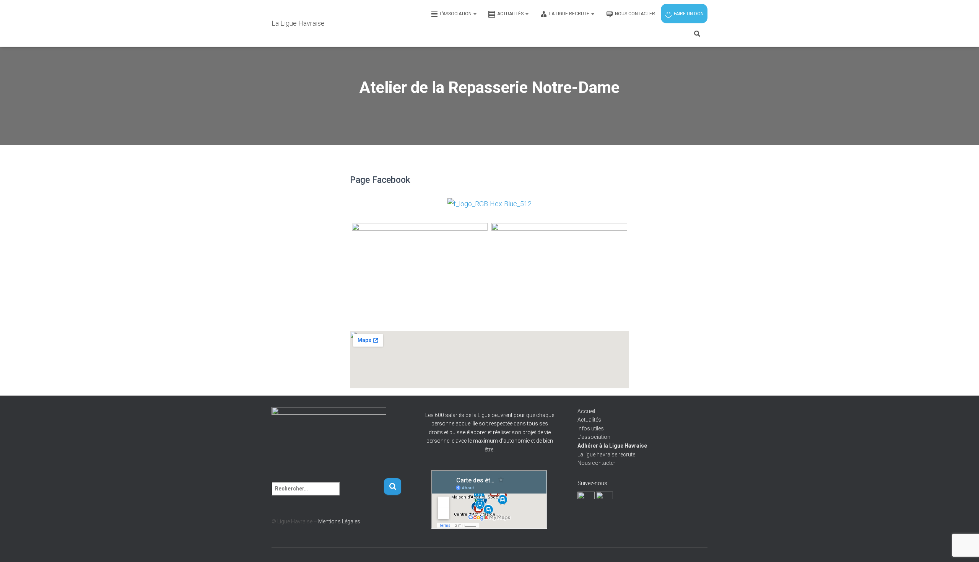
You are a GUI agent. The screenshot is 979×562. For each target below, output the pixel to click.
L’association (593, 437)
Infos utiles (590, 428)
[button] (474, 13)
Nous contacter (596, 463)
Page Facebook (380, 180)
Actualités (589, 420)
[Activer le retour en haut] (964, 546)
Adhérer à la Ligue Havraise (612, 446)
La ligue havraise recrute (606, 454)
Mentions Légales (339, 521)
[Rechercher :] (328, 494)
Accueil (586, 411)
